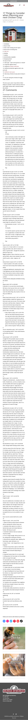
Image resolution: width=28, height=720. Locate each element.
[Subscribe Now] (14, 665)
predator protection (14, 66)
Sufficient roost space (10, 72)
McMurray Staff (8, 20)
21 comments (10, 21)
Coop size (6, 51)
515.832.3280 (8, 701)
